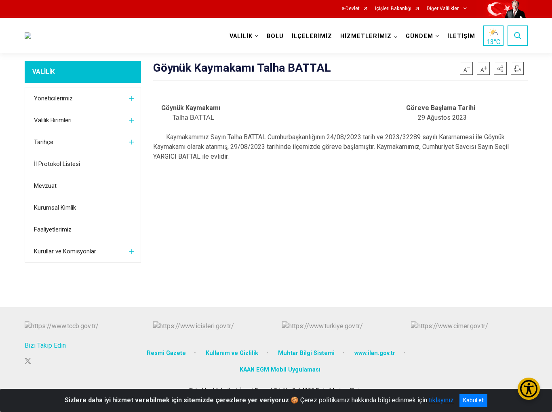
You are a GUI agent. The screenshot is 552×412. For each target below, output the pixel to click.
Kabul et (473, 400)
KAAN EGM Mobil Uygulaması (280, 369)
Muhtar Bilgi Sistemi (306, 353)
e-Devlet (350, 8)
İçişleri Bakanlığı (393, 8)
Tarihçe (43, 142)
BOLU (275, 36)
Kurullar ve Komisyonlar (65, 251)
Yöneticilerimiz (53, 98)
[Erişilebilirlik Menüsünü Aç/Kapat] (529, 389)
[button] (500, 68)
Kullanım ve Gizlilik (232, 353)
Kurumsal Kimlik (55, 207)
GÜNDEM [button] (419, 36)
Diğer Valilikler (443, 8)
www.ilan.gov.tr (374, 353)
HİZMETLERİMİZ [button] (366, 36)
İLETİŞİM (461, 36)
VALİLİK (43, 71)
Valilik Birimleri (53, 120)
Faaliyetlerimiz (53, 229)
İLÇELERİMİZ (312, 36)
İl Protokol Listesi (57, 164)
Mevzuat (45, 185)
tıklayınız (441, 400)
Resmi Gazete (166, 353)
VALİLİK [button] (241, 36)
